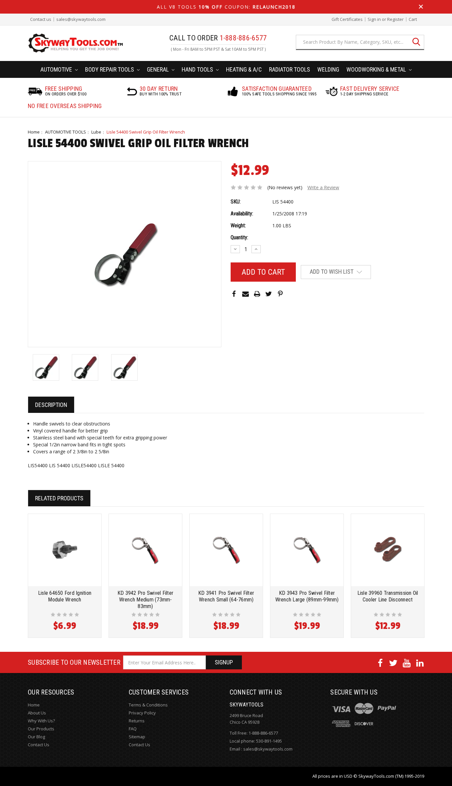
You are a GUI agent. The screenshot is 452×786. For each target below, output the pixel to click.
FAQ (133, 729)
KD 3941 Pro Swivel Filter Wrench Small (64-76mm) (226, 596)
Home (34, 132)
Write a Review (323, 187)
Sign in (374, 19)
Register (395, 19)
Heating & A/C (244, 69)
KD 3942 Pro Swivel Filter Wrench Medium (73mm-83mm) (145, 599)
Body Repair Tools (110, 69)
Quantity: (239, 237)
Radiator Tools (289, 69)
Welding (328, 69)
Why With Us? (41, 721)
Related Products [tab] (59, 498)
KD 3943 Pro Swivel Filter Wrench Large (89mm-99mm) (307, 596)
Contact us (40, 19)
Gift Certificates (347, 19)
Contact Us (38, 745)
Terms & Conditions (148, 705)
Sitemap (137, 737)
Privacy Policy (142, 713)
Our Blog (36, 737)
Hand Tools (198, 69)
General (158, 69)
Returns (137, 721)
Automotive (56, 69)
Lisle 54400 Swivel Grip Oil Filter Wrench (146, 132)
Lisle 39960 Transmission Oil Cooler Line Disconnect (387, 596)
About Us (37, 713)
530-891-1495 (269, 741)
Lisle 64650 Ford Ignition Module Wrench (64, 596)
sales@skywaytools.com (81, 19)
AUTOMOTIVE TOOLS (65, 132)
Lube (96, 132)
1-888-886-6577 (263, 733)
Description (51, 404)
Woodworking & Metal (376, 69)
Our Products (41, 729)
